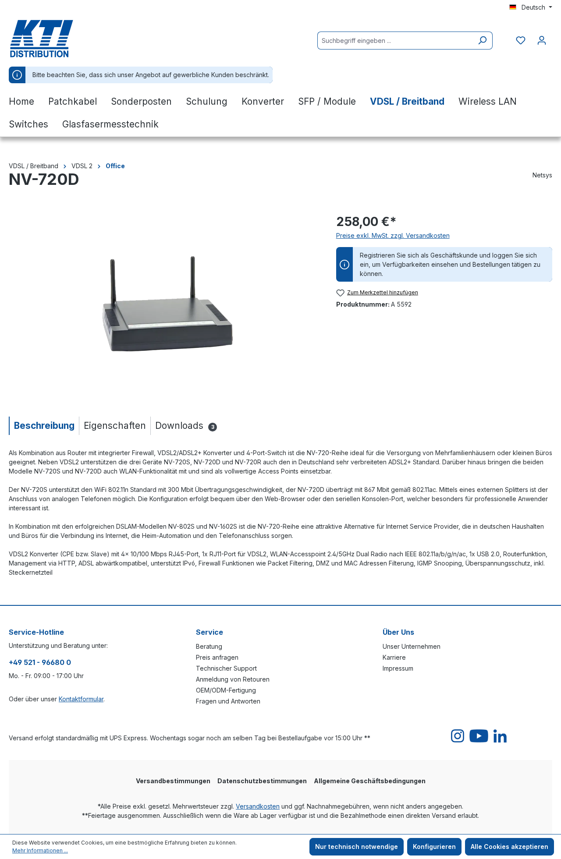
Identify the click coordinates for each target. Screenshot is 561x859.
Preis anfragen (217, 657)
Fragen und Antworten (228, 701)
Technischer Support (226, 668)
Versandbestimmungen (173, 781)
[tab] (44, 426)
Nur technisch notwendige (356, 846)
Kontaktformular (81, 699)
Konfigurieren (434, 846)
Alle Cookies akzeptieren (509, 846)
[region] (163, 306)
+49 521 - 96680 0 (40, 662)
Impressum (398, 668)
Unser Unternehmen (411, 646)
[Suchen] (482, 40)
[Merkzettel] (520, 40)
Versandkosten (258, 806)
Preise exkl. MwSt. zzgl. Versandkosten (393, 235)
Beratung (209, 646)
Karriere (394, 657)
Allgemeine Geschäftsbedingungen (370, 781)
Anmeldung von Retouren (233, 679)
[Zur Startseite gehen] (52, 38)
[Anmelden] (541, 40)
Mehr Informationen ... (40, 850)
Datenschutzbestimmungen (262, 781)
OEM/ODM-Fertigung (226, 690)
